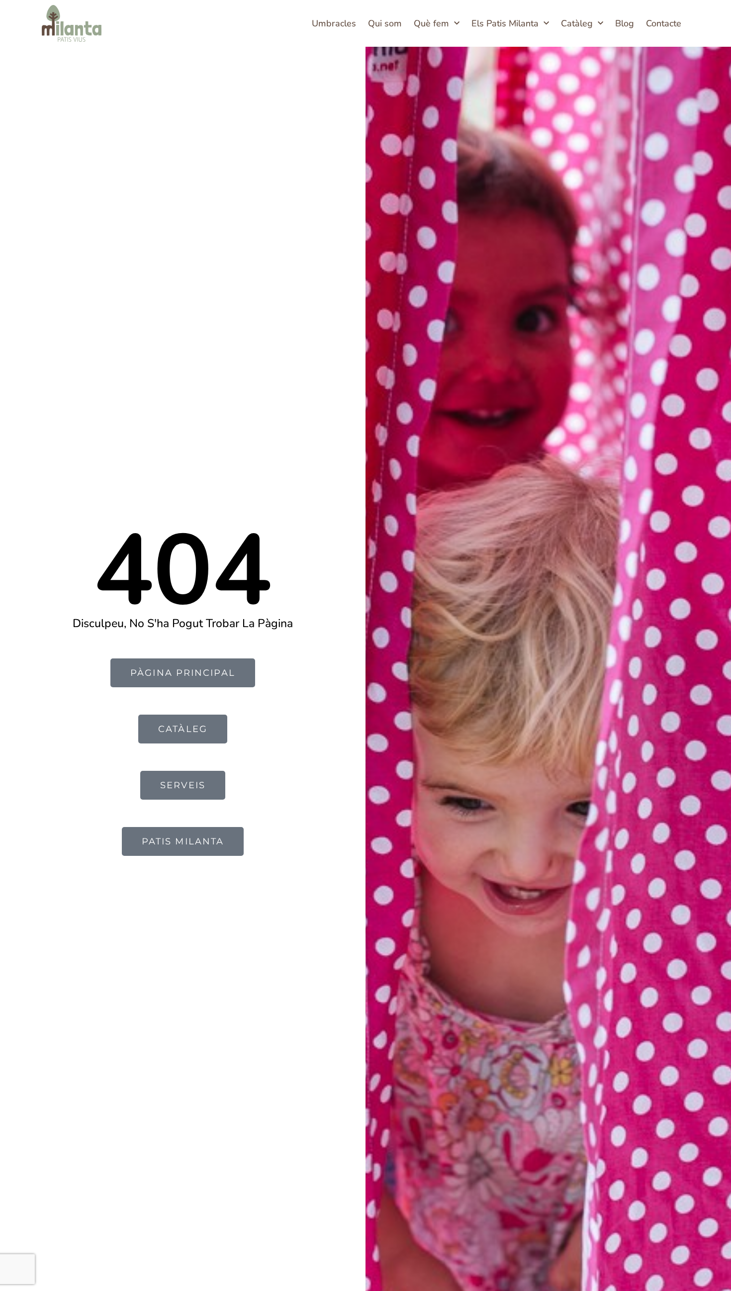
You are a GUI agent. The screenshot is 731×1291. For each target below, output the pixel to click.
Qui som (385, 23)
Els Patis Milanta (505, 23)
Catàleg (577, 23)
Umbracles (334, 23)
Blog (624, 23)
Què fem (431, 23)
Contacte (663, 23)
